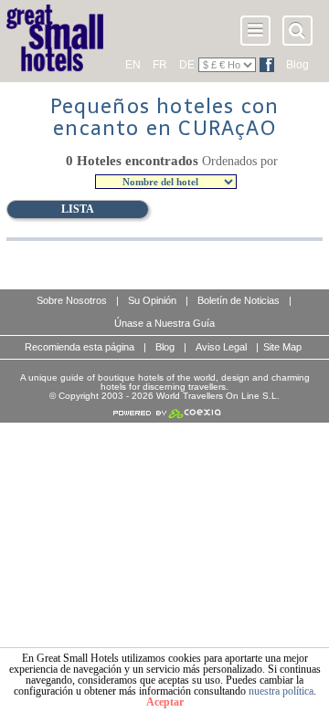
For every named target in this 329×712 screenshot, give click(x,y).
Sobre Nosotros (72, 300)
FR (160, 64)
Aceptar (165, 702)
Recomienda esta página (79, 346)
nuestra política (281, 691)
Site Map (282, 346)
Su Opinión (152, 300)
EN (133, 64)
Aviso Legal (221, 346)
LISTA (77, 209)
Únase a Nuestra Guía (164, 323)
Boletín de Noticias (238, 300)
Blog (297, 64)
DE (187, 64)
